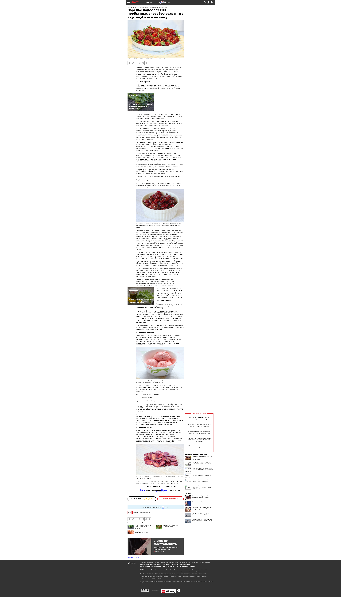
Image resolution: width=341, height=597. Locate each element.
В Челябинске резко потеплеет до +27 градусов (199, 446)
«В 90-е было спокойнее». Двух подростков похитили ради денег (202, 463)
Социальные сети (205, 562)
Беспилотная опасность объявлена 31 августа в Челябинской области (199, 432)
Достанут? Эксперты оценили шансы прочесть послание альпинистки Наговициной (203, 487)
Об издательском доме (146, 562)
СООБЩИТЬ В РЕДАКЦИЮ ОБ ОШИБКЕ (185, 566)
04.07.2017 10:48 (132, 7)
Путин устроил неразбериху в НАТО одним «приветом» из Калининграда (202, 520)
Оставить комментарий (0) (170, 498)
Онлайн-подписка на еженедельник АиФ (166, 562)
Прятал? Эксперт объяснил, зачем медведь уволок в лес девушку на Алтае (202, 475)
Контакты (195, 562)
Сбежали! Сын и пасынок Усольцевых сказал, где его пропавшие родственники (203, 481)
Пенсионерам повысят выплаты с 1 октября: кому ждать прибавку (201, 508)
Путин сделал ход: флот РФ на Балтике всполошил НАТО (200, 514)
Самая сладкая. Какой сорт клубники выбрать (170, 526)
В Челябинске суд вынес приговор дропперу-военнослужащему (199, 425)
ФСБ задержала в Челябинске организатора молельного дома (199, 418)
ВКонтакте (165, 490)
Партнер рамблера (155, 590)
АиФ (165, 58)
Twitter (143, 490)
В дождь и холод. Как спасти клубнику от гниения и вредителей (143, 527)
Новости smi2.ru (133, 557)
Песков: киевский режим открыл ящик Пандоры (201, 502)
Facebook (159, 492)
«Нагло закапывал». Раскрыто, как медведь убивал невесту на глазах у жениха (203, 470)
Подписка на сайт (185, 562)
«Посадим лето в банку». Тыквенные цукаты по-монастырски (142, 532)
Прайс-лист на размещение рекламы (150, 564)
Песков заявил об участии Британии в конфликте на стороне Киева (202, 496)
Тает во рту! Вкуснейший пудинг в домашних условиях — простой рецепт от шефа (202, 458)
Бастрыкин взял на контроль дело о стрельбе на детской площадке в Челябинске (199, 439)
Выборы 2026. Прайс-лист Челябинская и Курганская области (157, 566)
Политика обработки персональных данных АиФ (176, 564)
